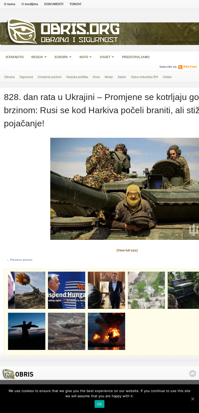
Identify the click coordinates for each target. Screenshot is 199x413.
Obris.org (80, 30)
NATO (82, 57)
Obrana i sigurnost (79, 40)
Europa (59, 57)
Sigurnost (26, 77)
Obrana (9, 77)
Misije (109, 77)
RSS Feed (190, 66)
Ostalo (167, 77)
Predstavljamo (136, 57)
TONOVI (75, 4)
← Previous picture (19, 259)
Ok (99, 404)
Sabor (122, 77)
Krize (96, 77)
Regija (35, 57)
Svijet (103, 57)
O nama (9, 4)
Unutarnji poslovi (49, 77)
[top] (192, 373)
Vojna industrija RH (144, 77)
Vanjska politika (77, 77)
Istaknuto (15, 57)
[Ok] (192, 398)
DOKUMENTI (53, 4)
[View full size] (127, 250)
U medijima (30, 4)
